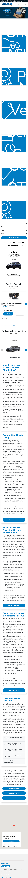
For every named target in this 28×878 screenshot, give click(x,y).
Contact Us (6, 866)
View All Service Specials (13, 286)
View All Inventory (13, 333)
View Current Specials (14, 788)
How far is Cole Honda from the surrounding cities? (12, 761)
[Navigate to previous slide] (1, 13)
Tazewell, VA (21, 421)
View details (14, 274)
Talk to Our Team (14, 798)
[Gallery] (14, 12)
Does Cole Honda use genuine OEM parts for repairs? (13, 755)
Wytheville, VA (13, 421)
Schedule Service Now (13, 690)
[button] (14, 826)
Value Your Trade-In (14, 793)
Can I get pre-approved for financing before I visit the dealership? (13, 749)
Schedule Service (13, 288)
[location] (24, 0)
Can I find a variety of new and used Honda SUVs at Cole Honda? (13, 738)
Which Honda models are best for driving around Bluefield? (12, 744)
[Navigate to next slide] (27, 13)
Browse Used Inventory (14, 605)
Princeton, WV (6, 421)
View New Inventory (14, 520)
